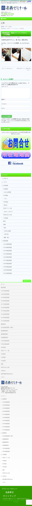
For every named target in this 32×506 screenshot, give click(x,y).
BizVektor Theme (19, 500)
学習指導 (5, 185)
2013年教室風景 (7, 247)
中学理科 (5, 195)
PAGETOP (27, 280)
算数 (4, 224)
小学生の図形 (7, 231)
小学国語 (5, 218)
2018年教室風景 (7, 263)
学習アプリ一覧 (7, 208)
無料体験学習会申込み (7, 374)
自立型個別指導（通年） (7, 327)
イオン (5, 198)
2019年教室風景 (7, 267)
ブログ (10, 26)
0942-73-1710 (9, 14)
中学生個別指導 (5, 344)
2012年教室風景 (7, 244)
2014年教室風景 (7, 250)
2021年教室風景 (7, 273)
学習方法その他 (7, 214)
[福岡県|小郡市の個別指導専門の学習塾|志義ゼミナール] (14, 9)
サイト (3, 108)
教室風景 (5, 240)
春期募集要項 (4, 330)
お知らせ (5, 178)
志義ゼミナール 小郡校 (14, 498)
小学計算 (6, 234)
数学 (4, 221)
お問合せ (3, 370)
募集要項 (3, 324)
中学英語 (5, 202)
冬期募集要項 (4, 337)
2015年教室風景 (7, 254)
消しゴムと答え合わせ (6, 68)
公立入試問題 (7, 192)
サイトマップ (9, 496)
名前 (3, 99)
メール (3, 104)
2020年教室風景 (7, 270)
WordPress (11, 500)
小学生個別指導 (5, 340)
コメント (4, 86)
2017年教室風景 (7, 260)
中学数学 (5, 189)
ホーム (3, 284)
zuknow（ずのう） (8, 211)
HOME (2, 26)
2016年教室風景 (7, 257)
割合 (5, 227)
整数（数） (7, 237)
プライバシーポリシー (9, 489)
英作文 (5, 205)
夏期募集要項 (4, 334)
